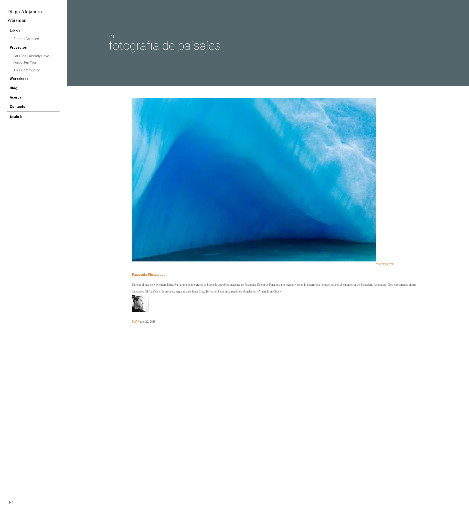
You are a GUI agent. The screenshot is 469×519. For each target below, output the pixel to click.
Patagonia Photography (149, 274)
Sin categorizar (384, 264)
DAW (135, 321)
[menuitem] (15, 116)
